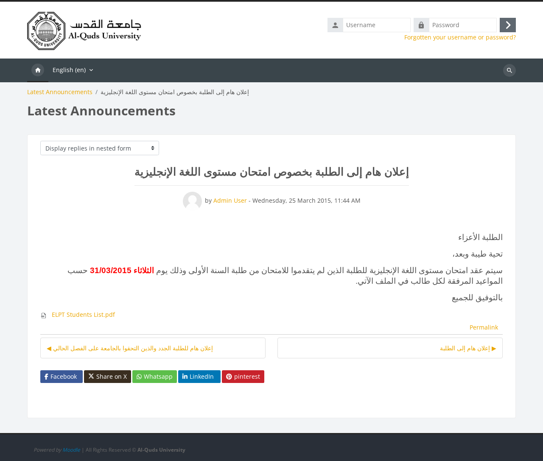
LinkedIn (202, 376)
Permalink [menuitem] (484, 327)
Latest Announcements (59, 92)
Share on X (111, 376)
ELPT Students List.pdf (82, 314)
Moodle (71, 449)
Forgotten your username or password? (460, 37)
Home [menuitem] (37, 70)
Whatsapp (158, 376)
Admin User (230, 200)
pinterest (247, 376)
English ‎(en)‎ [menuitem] (69, 70)
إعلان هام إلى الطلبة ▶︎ (468, 348)
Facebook (63, 376)
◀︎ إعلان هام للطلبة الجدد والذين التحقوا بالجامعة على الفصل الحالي (130, 348)
